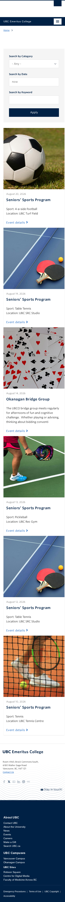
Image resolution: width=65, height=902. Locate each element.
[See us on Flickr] (28, 781)
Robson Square (12, 872)
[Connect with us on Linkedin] (18, 781)
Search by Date (18, 74)
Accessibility (9, 896)
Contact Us (8, 772)
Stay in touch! (52, 789)
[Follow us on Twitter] (9, 781)
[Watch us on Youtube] (13, 781)
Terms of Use (35, 891)
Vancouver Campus (14, 858)
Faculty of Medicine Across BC (20, 879)
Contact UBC (10, 823)
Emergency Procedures (14, 891)
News (6, 830)
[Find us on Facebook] (4, 781)
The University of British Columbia (23, 7)
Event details (15, 222)
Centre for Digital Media (16, 875)
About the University (14, 826)
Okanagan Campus (14, 862)
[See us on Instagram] (23, 781)
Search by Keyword (20, 92)
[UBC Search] (58, 4)
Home (6, 30)
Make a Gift (9, 842)
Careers (7, 838)
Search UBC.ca (11, 846)
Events (7, 834)
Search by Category (21, 56)
